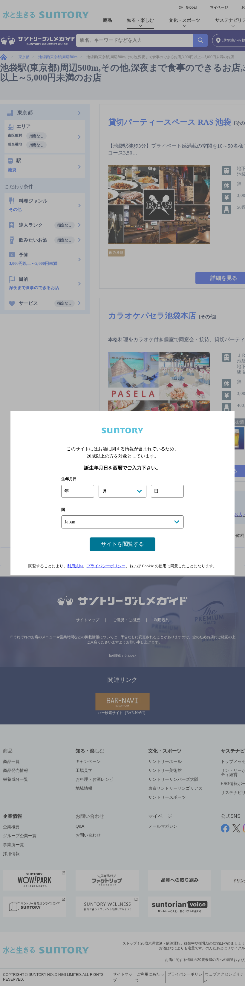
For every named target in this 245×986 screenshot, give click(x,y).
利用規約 (75, 566)
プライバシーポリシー (106, 566)
